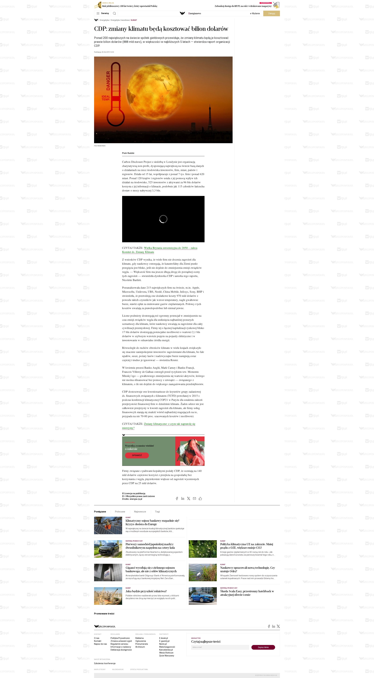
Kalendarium (117, 669)
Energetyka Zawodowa (120, 20)
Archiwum (140, 647)
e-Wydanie (255, 13)
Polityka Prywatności (120, 638)
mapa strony (99, 669)
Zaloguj (271, 13)
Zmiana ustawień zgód (121, 641)
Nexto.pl (163, 644)
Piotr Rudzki (128, 153)
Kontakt (97, 641)
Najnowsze (140, 511)
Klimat (134, 20)
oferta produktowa (139, 669)
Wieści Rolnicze (166, 653)
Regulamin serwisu (119, 644)
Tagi (157, 511)
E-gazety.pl (164, 641)
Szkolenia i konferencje (105, 663)
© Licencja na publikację (134, 493)
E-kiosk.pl (163, 638)
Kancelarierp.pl (166, 650)
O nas (96, 638)
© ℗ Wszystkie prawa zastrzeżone (138, 496)
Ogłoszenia (140, 641)
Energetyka (104, 20)
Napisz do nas (100, 644)
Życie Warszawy (166, 655)
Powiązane (100, 511)
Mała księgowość (167, 647)
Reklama (139, 638)
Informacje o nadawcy (121, 647)
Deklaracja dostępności (121, 650)
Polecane (120, 511)
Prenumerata (141, 644)
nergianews (194, 13)
